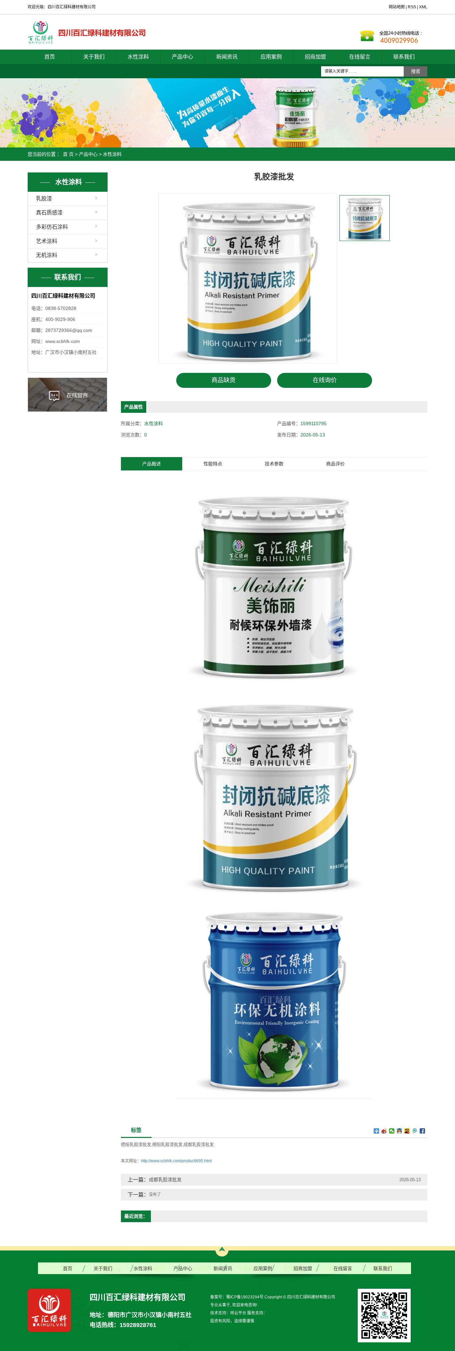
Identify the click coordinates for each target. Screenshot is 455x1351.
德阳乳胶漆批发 (136, 1144)
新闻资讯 (226, 57)
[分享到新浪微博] (384, 1131)
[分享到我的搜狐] (407, 1131)
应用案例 (271, 57)
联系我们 (404, 57)
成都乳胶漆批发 (199, 1144)
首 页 (68, 154)
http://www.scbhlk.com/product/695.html (176, 1161)
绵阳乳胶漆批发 (167, 1144)
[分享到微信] (392, 1131)
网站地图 (397, 7)
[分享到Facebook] (422, 1131)
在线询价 (325, 380)
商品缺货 (223, 380)
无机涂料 (46, 255)
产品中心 (182, 57)
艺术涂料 (46, 241)
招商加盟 (315, 57)
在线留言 (359, 57)
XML (423, 7)
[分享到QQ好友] (399, 1131)
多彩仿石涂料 (52, 227)
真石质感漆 (49, 212)
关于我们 (94, 57)
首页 (49, 57)
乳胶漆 (44, 198)
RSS (412, 7)
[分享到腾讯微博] (415, 1131)
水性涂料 (138, 57)
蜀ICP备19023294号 (244, 1297)
